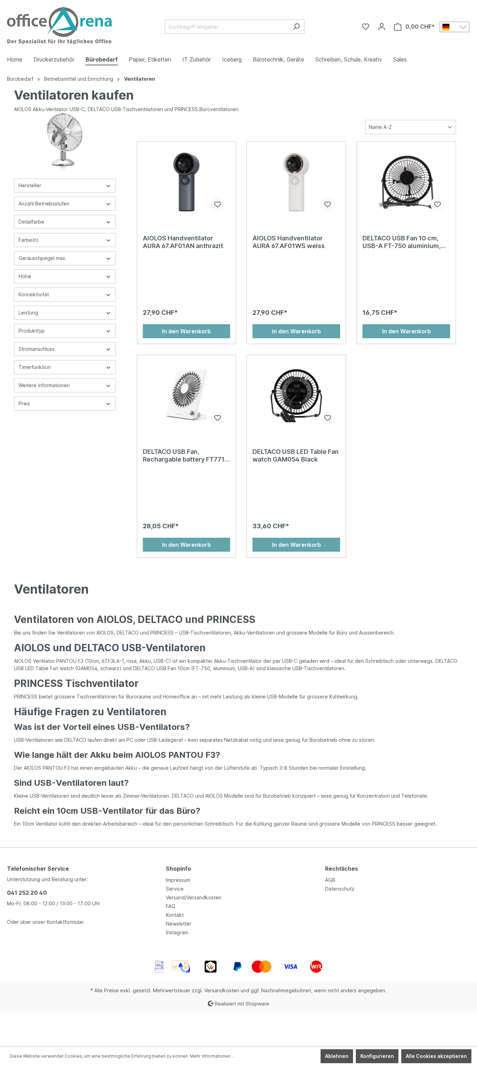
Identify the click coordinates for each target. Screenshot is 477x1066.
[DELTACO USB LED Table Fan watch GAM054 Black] (296, 395)
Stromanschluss (36, 349)
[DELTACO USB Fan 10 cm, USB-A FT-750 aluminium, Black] (406, 182)
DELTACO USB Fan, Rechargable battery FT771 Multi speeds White (184, 455)
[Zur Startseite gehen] (59, 25)
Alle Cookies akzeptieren (436, 1056)
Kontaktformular (65, 922)
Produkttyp (32, 331)
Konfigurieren (377, 1056)
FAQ (170, 906)
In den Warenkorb (186, 331)
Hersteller (30, 185)
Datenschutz (339, 889)
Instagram (177, 932)
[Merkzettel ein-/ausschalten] (218, 204)
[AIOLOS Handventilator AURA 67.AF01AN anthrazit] (186, 182)
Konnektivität (34, 294)
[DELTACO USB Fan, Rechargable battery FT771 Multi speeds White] (186, 395)
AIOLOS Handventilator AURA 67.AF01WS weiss (288, 241)
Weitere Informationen (44, 385)
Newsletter (178, 924)
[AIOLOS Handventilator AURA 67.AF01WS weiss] (296, 182)
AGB (330, 880)
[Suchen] (296, 27)
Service (175, 889)
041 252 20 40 (27, 892)
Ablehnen (336, 1056)
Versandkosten (221, 990)
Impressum (178, 880)
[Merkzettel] (366, 26)
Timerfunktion (35, 367)
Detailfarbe (31, 222)
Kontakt (175, 915)
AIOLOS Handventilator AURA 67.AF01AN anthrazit (183, 241)
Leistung (28, 313)
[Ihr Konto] (382, 26)
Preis (24, 403)
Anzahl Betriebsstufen (44, 203)
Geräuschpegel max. (43, 258)
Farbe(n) (29, 240)
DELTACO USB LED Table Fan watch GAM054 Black (295, 455)
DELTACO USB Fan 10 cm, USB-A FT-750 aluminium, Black (401, 242)
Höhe (25, 276)
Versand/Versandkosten (193, 897)
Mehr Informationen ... (212, 1056)
